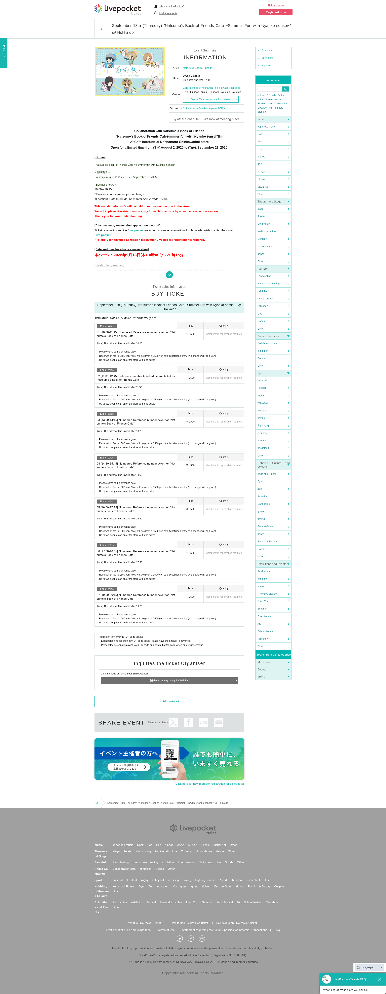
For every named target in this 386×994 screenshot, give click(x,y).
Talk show (263, 306)
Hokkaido (235, 87)
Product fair (264, 571)
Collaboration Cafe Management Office (204, 108)
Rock (260, 134)
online (261, 95)
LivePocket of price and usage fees (128, 929)
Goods (261, 321)
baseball (262, 380)
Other (261, 194)
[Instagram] (204, 938)
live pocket (136, 230)
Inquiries (266, 65)
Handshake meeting (269, 283)
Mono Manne (265, 246)
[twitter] (182, 938)
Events (262, 669)
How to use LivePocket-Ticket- (190, 922)
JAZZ (260, 164)
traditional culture (267, 231)
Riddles (262, 103)
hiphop (261, 156)
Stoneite (262, 111)
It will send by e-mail (218, 722)
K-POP (261, 171)
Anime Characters (269, 336)
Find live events (168, 13)
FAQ (277, 929)
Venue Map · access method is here (210, 99)
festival (261, 586)
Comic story (264, 223)
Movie (271, 103)
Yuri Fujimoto (276, 107)
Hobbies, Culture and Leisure (101, 891)
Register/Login (276, 12)
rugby (261, 395)
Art (259, 623)
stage (261, 209)
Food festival (264, 616)
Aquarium (263, 496)
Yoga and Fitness (267, 474)
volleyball (263, 403)
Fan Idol (263, 268)
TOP (96, 803)
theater (261, 216)
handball (262, 440)
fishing (261, 519)
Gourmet (282, 103)
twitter (173, 722)
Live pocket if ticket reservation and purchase (117, 9)
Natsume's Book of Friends (197, 68)
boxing (261, 418)
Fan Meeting (264, 276)
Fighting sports (266, 425)
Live (260, 313)
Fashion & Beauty (267, 541)
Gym (260, 481)
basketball (263, 448)
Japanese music (266, 126)
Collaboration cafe (268, 343)
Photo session (273, 99)
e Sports (262, 433)
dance (261, 254)
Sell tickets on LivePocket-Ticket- (237, 922)
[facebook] (193, 938)
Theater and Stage (269, 201)
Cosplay (262, 107)
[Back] (101, 28)
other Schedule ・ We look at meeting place (208, 119)
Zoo (260, 488)
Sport (261, 373)
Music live (264, 662)
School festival (265, 631)
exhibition (263, 291)
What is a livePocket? (171, 6)
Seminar (262, 608)
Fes (260, 149)
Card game (264, 504)
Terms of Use (166, 929)
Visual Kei (263, 186)
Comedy (271, 95)
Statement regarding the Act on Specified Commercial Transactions (224, 929)
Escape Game (265, 526)
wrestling (262, 410)
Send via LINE (203, 722)
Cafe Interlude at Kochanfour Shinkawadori (206, 87)
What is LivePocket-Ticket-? (145, 922)
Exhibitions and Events (272, 563)
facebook (188, 722)
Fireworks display (267, 593)
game (261, 511)
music (261, 119)
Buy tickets (267, 58)
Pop (260, 141)
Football (262, 387)
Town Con (263, 601)
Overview (267, 50)
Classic (262, 179)
